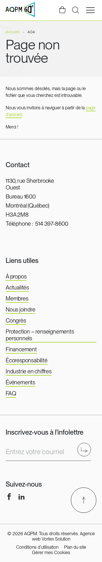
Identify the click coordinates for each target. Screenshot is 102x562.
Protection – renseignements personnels (40, 335)
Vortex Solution (56, 539)
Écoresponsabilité (27, 360)
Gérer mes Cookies (51, 552)
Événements (20, 382)
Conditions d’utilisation (37, 547)
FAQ (11, 393)
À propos (16, 276)
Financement (21, 349)
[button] (90, 10)
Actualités (17, 287)
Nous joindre (20, 309)
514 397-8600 (51, 223)
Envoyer (86, 449)
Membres (17, 298)
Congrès (16, 320)
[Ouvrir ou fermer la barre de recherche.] (75, 10)
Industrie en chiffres (29, 371)
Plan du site (75, 547)
